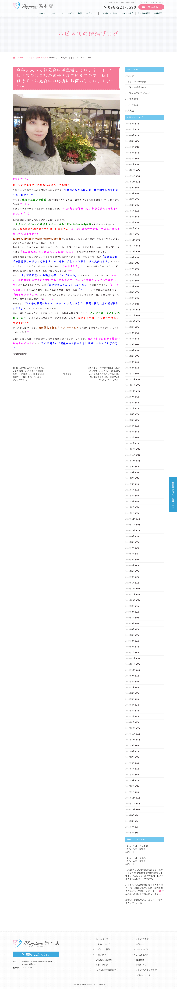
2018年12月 (130, 658)
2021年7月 (130, 478)
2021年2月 (130, 507)
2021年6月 (130, 484)
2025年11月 (130, 176)
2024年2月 (130, 298)
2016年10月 (130, 809)
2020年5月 (130, 559)
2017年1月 (130, 792)
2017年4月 (130, 774)
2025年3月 (130, 222)
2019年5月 (130, 629)
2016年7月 (130, 827)
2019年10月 (130, 600)
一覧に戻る (66, 374)
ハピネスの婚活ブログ (36, 58)
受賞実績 (129, 111)
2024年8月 (130, 263)
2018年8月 (130, 681)
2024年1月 (130, 304)
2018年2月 (130, 716)
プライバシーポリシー (146, 975)
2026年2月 (130, 158)
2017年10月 (130, 740)
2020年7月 (130, 548)
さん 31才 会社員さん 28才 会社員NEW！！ (135, 861)
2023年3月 (130, 362)
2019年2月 (130, 647)
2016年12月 (130, 798)
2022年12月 (130, 379)
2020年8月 (130, 542)
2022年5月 (130, 420)
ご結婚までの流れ (109, 13)
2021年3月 (130, 501)
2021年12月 (130, 449)
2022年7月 (130, 408)
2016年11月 (130, 804)
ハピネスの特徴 (75, 13)
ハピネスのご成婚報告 (135, 81)
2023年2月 (130, 368)
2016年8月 (130, 821)
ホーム (42, 13)
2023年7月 (130, 339)
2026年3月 (130, 153)
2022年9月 (130, 397)
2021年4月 (130, 495)
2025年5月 (130, 211)
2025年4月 (130, 217)
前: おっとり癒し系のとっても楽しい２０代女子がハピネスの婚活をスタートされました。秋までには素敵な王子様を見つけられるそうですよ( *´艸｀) (29, 374)
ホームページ (102, 939)
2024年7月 (130, 269)
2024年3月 (130, 292)
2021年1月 (130, 513)
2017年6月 (130, 763)
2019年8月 (130, 612)
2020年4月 (130, 565)
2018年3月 (130, 711)
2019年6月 (130, 623)
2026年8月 (130, 124)
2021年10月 (130, 461)
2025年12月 (130, 170)
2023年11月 (130, 315)
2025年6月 (130, 205)
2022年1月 (130, 443)
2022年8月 (130, 403)
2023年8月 (130, 333)
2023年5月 (130, 350)
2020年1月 (130, 583)
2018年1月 (130, 722)
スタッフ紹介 (127, 13)
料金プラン (91, 13)
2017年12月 (130, 728)
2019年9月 (130, 606)
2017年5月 (130, 769)
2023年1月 (130, 373)
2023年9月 (130, 327)
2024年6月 (130, 275)
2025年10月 (130, 182)
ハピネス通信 (131, 99)
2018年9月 (130, 676)
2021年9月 (130, 466)
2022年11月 (130, 385)
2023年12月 (130, 310)
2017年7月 (130, 757)
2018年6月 (130, 693)
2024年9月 (130, 257)
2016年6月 (130, 833)
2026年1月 (130, 164)
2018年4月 (130, 705)
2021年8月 (130, 472)
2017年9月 (130, 745)
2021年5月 (130, 490)
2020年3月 (130, 571)
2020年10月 (130, 530)
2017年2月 (130, 786)
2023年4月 (130, 356)
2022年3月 (130, 432)
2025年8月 (130, 193)
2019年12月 (130, 588)
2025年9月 (130, 187)
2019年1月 (130, 652)
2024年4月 (130, 286)
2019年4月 (130, 635)
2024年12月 (130, 240)
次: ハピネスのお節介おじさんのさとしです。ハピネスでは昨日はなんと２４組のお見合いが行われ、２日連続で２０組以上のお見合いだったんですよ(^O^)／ (104, 374)
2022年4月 (130, 426)
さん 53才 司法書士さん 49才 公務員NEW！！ (136, 849)
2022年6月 (130, 414)
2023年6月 (130, 344)
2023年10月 (130, 321)
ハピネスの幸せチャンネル (137, 93)
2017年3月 (130, 780)
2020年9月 (130, 536)
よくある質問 (144, 13)
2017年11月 (130, 734)
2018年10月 (130, 670)
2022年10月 (130, 391)
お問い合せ (141, 965)
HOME (20, 58)
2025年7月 (130, 199)
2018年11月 (130, 664)
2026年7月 (130, 129)
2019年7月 (130, 618)
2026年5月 (130, 141)
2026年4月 (130, 147)
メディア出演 (131, 105)
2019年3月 (130, 641)
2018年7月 (130, 687)
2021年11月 (130, 455)
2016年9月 (130, 815)
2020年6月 (130, 554)
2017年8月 (130, 751)
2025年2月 (130, 228)
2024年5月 (130, 280)
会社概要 (158, 13)
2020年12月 (130, 519)
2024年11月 (130, 246)
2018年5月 (130, 699)
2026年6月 (130, 135)
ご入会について (56, 13)
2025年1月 (130, 234)
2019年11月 (130, 594)
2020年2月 (130, 577)
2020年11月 (130, 525)
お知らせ (129, 76)
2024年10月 (130, 251)
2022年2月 (130, 437)
